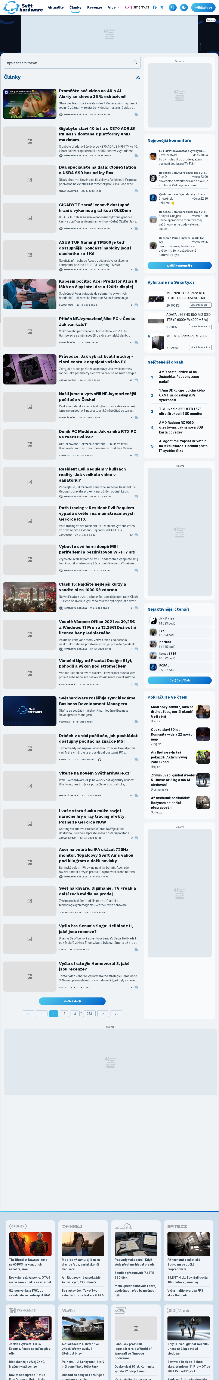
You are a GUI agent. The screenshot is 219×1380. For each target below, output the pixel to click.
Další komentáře (179, 265)
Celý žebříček (179, 680)
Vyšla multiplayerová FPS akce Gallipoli (185, 1293)
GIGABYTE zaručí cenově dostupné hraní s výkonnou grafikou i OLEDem (95, 207)
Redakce (64, 455)
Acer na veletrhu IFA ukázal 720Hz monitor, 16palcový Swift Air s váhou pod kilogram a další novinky (96, 855)
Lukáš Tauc (66, 305)
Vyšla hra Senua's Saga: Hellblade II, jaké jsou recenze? (96, 928)
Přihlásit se (203, 7)
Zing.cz (156, 744)
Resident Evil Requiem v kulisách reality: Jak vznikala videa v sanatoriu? (92, 475)
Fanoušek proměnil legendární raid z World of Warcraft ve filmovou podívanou (133, 1351)
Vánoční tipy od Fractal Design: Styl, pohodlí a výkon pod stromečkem (95, 663)
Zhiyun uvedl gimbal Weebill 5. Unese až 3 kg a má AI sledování (173, 780)
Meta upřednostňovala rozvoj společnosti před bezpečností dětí (135, 1290)
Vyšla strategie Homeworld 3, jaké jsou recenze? (94, 966)
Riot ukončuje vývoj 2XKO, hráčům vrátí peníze (27, 1364)
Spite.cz (156, 812)
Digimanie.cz (159, 789)
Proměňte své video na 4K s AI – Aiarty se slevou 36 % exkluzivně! (92, 93)
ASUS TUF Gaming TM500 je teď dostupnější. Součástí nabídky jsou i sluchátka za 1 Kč (95, 248)
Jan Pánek (65, 535)
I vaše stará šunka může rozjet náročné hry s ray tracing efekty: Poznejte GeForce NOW (92, 816)
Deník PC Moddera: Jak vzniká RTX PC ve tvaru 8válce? (97, 434)
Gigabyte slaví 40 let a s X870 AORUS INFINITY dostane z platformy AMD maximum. (97, 134)
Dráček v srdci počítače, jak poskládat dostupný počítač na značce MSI (98, 738)
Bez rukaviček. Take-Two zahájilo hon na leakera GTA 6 (83, 1293)
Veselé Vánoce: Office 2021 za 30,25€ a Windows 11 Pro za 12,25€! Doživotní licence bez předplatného (97, 627)
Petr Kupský (67, 684)
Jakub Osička (67, 380)
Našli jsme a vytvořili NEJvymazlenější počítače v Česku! (97, 396)
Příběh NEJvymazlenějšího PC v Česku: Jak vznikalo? (97, 321)
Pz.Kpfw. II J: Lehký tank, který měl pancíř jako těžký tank (83, 1364)
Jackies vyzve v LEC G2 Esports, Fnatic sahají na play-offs (30, 1348)
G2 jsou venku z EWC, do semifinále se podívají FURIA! (29, 1293)
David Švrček (67, 342)
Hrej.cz (155, 721)
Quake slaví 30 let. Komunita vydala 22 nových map (172, 734)
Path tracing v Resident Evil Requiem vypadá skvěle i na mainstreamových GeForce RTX (97, 513)
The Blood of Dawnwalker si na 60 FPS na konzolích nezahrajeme (28, 1264)
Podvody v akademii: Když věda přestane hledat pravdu (135, 1262)
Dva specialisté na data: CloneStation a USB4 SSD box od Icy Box (97, 170)
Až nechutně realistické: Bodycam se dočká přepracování (170, 803)
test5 (62, 949)
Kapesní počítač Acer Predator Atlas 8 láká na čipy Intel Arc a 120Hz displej (98, 284)
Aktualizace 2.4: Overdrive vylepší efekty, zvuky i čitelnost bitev (80, 1348)
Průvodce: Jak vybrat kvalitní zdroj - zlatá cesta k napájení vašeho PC (96, 359)
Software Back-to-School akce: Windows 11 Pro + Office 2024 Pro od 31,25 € (188, 1366)
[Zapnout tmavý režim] (184, 7)
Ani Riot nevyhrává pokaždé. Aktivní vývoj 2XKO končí (169, 757)
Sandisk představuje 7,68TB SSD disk (134, 1275)
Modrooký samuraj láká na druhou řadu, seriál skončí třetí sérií (172, 712)
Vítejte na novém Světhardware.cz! (94, 773)
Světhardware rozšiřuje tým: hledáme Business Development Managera (97, 701)
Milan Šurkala (68, 191)
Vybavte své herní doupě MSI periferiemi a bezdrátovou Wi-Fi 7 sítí (97, 549)
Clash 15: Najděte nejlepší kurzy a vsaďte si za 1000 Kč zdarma (92, 587)
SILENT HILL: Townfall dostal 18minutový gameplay (188, 1280)
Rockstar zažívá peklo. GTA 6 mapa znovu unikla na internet (30, 1280)
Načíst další (72, 1001)
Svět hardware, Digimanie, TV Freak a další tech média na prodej (97, 891)
